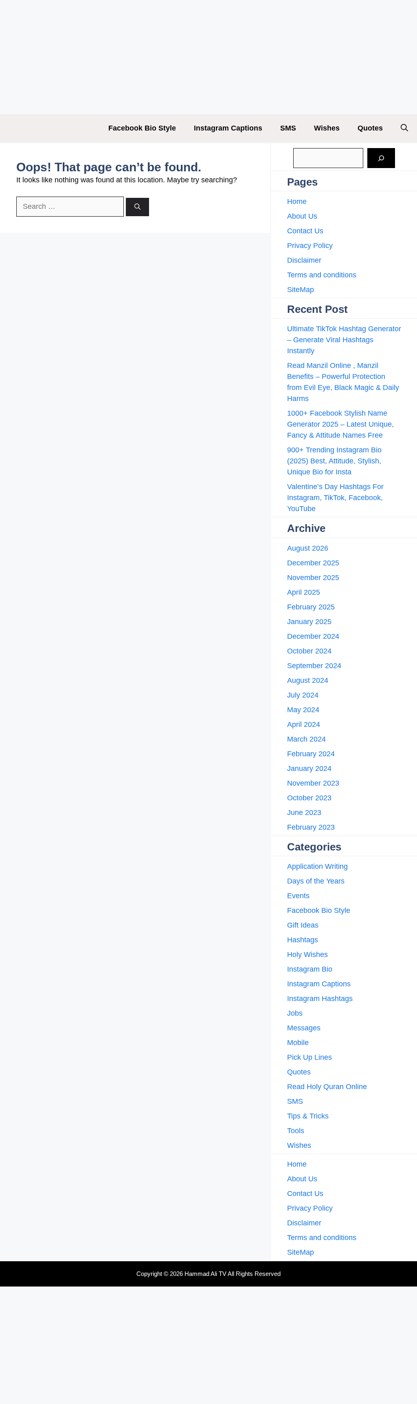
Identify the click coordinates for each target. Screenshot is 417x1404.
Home (297, 201)
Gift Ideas (302, 925)
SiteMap (300, 290)
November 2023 (313, 783)
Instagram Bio (309, 969)
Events (298, 896)
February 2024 (311, 754)
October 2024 (309, 651)
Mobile (298, 1043)
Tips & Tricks (308, 1116)
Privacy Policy (310, 245)
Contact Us (305, 231)
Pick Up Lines (309, 1057)
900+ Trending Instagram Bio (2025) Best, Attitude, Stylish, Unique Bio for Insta (334, 461)
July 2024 (302, 695)
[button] (404, 128)
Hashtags (302, 940)
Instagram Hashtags (320, 998)
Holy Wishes (307, 954)
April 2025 (303, 592)
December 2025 (313, 563)
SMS (288, 128)
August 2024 (307, 680)
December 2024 (313, 636)
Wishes (327, 128)
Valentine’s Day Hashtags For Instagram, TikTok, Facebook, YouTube (335, 498)
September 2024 (314, 666)
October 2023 (309, 798)
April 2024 (303, 724)
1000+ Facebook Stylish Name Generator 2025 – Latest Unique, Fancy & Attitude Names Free (340, 424)
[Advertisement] (208, 57)
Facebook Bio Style (142, 128)
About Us (302, 216)
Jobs (295, 1013)
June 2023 (304, 812)
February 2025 (311, 607)
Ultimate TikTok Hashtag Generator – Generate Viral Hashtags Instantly (344, 340)
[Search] (137, 207)
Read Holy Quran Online (327, 1087)
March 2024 (306, 739)
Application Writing (317, 866)
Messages (303, 1028)
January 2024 (309, 768)
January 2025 (309, 622)
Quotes (370, 128)
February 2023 (311, 827)
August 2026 (307, 548)
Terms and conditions (321, 275)
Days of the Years (316, 881)
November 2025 (313, 578)
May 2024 (303, 710)
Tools (295, 1131)
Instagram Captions (228, 128)
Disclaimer (304, 260)
